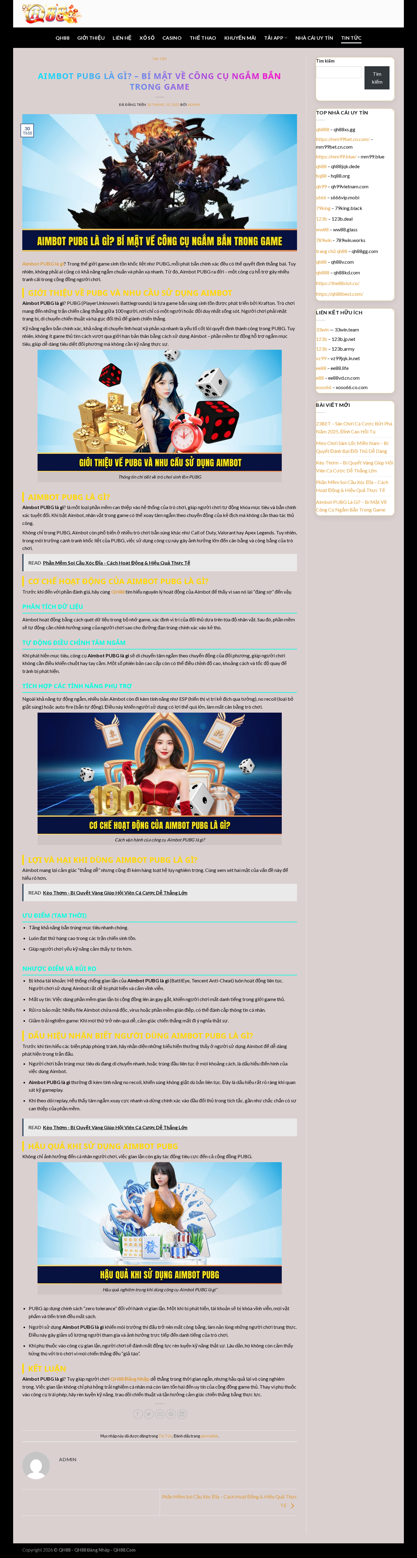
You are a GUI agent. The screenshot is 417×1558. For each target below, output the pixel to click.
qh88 (321, 166)
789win (324, 240)
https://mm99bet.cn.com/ (343, 139)
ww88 (322, 229)
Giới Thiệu (91, 38)
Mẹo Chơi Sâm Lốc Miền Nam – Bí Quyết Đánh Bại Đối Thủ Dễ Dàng (352, 447)
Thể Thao (203, 38)
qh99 (321, 186)
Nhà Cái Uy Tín (314, 38)
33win (322, 329)
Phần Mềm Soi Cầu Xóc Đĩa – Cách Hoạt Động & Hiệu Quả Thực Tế (352, 486)
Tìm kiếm (325, 60)
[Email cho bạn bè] (160, 1414)
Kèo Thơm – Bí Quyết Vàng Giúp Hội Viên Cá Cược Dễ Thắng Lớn (354, 466)
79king (323, 208)
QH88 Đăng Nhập (130, 1379)
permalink (209, 1435)
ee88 (321, 368)
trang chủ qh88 (331, 251)
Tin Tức (351, 38)
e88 (320, 378)
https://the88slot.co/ (338, 283)
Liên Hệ (122, 38)
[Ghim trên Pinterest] (171, 1414)
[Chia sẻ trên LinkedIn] (182, 1414)
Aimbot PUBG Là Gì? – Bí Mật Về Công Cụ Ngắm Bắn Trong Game (351, 506)
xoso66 (324, 387)
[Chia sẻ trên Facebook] (138, 1414)
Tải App (273, 38)
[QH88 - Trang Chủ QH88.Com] (52, 13)
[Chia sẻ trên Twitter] (149, 1414)
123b (321, 219)
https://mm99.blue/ (336, 156)
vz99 (321, 358)
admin (194, 105)
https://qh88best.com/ (339, 294)
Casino (172, 38)
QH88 (62, 38)
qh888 (322, 129)
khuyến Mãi (240, 38)
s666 (321, 197)
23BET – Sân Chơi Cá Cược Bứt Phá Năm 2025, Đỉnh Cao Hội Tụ (354, 427)
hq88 (321, 176)
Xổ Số (147, 38)
